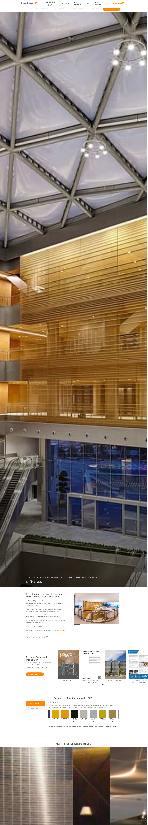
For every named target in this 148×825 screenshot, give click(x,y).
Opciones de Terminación (78, 9)
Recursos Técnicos (60, 9)
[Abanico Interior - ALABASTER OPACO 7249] (83, 716)
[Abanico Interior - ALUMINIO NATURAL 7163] (93, 716)
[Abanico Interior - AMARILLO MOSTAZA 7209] (112, 716)
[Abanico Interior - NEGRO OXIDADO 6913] (74, 716)
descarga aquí (61, 630)
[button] (126, 3)
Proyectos (95, 9)
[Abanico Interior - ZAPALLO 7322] (65, 716)
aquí (32, 626)
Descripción (45, 9)
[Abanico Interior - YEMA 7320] (55, 716)
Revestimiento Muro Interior (77, 578)
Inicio (28, 578)
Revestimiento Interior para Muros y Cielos (48, 578)
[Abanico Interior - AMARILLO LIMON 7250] (102, 716)
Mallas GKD (33, 9)
